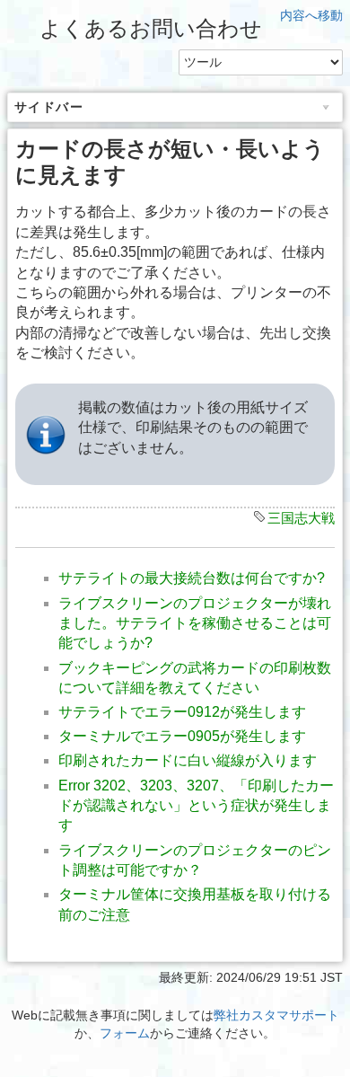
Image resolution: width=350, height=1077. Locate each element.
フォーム (125, 1033)
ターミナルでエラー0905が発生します (182, 736)
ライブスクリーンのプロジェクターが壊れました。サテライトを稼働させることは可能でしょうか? (194, 623)
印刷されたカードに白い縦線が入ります (187, 760)
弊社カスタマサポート (276, 1015)
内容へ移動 (311, 15)
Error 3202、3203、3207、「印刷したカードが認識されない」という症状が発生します (196, 806)
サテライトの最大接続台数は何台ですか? (191, 578)
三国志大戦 (301, 517)
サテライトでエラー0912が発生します (182, 711)
